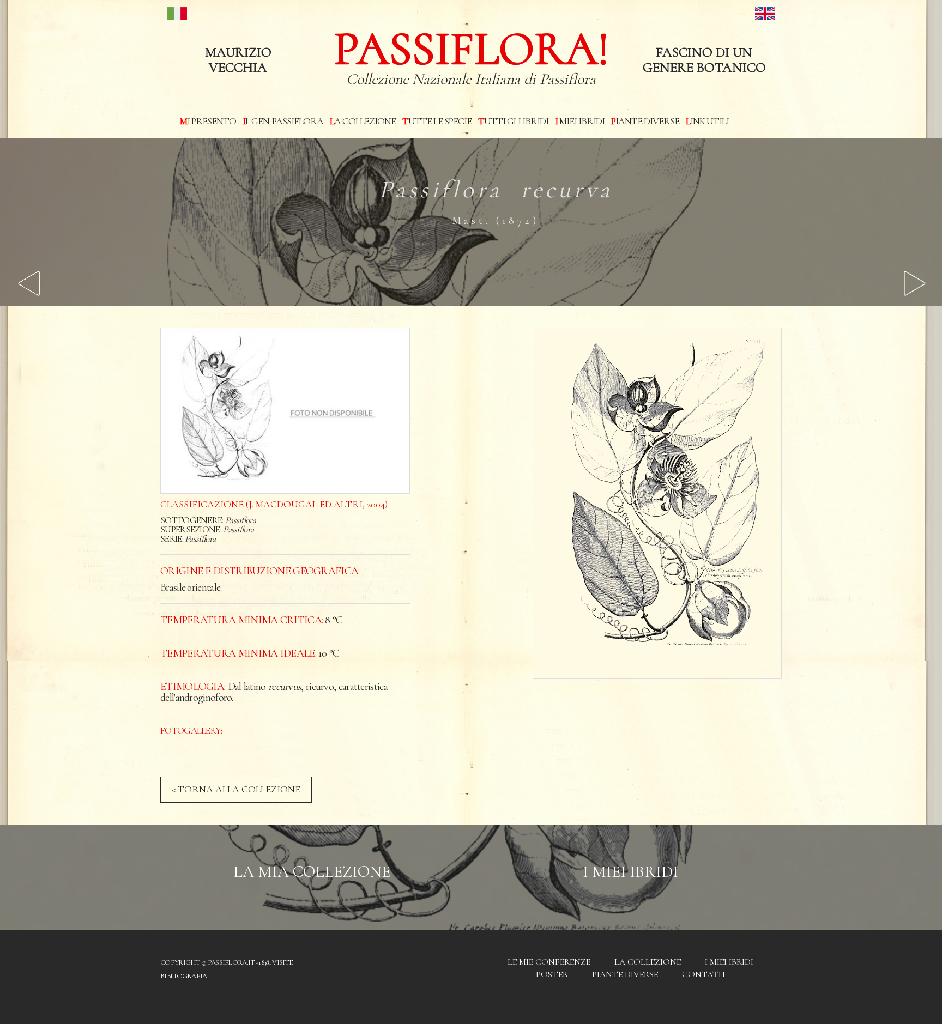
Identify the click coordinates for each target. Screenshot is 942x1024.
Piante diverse (645, 121)
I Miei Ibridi (630, 872)
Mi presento (208, 121)
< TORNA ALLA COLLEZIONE (236, 789)
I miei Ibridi (580, 121)
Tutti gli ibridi (513, 121)
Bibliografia (183, 976)
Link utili (707, 121)
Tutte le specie (437, 121)
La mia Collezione (311, 872)
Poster (552, 974)
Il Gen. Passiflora (283, 121)
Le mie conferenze (549, 961)
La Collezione (363, 121)
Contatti (703, 974)
